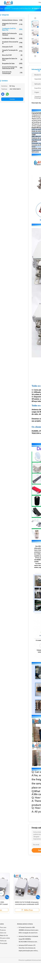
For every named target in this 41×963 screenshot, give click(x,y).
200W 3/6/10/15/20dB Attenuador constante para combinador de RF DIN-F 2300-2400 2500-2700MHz (15, 904)
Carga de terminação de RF (12, 50)
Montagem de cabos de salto (12, 59)
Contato (12, 99)
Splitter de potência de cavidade (12, 34)
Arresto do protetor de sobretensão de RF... (12, 67)
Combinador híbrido (12, 38)
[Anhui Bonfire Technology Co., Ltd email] (2, 94)
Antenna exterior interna (12, 20)
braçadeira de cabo (12, 63)
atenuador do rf (12, 47)
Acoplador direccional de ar (12, 42)
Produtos (3, 930)
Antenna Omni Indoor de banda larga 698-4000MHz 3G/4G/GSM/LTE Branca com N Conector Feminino (28, 939)
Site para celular (5, 938)
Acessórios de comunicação (12, 72)
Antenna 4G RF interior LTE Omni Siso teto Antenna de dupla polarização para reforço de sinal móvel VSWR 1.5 (28, 948)
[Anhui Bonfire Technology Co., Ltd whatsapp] (7, 94)
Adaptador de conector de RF (12, 24)
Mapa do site (4, 935)
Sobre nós (3, 933)
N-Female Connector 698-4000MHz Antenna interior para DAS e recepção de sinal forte (28, 930)
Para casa (3, 927)
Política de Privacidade (3, 942)
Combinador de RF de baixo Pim (12, 29)
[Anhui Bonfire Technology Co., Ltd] (8, 3)
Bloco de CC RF (12, 55)
